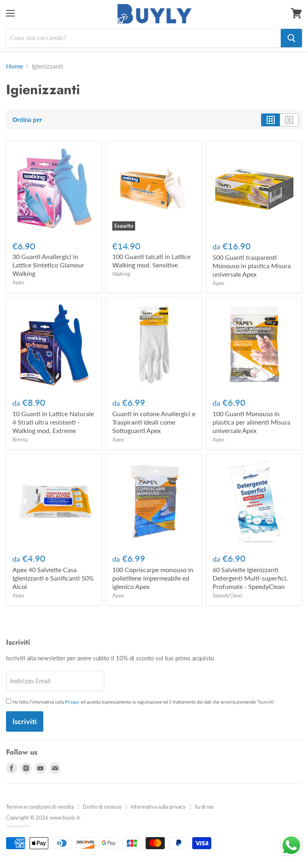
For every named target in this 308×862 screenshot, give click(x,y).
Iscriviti (24, 721)
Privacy (72, 701)
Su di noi (204, 806)
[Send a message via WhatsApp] (291, 845)
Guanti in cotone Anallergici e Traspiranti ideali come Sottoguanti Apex (153, 422)
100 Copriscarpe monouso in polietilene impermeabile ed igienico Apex (152, 578)
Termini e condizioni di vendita (40, 806)
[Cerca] (291, 38)
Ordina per (27, 119)
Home (14, 66)
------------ (18, 826)
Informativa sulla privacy (158, 806)
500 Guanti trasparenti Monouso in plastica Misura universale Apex (252, 265)
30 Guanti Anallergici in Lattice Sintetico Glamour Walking (48, 265)
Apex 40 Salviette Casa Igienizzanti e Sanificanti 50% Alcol (53, 578)
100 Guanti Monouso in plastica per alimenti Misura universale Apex (251, 422)
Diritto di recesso (102, 806)
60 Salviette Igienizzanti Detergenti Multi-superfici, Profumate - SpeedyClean (250, 578)
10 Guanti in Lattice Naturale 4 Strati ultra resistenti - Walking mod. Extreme (53, 422)
